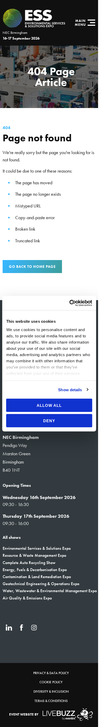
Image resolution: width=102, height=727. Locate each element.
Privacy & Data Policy (51, 673)
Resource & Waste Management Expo (34, 555)
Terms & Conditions (51, 701)
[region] (51, 77)
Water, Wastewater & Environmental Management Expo (50, 590)
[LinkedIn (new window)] (9, 627)
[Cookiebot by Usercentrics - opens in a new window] (70, 303)
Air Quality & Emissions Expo (27, 598)
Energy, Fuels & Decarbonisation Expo (35, 569)
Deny (49, 420)
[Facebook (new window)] (21, 627)
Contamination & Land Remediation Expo (37, 576)
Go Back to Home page (32, 266)
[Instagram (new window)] (34, 627)
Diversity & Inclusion (51, 691)
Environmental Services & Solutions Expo (37, 548)
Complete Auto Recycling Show (29, 562)
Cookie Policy (51, 682)
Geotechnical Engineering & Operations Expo (41, 583)
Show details (70, 389)
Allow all (49, 405)
